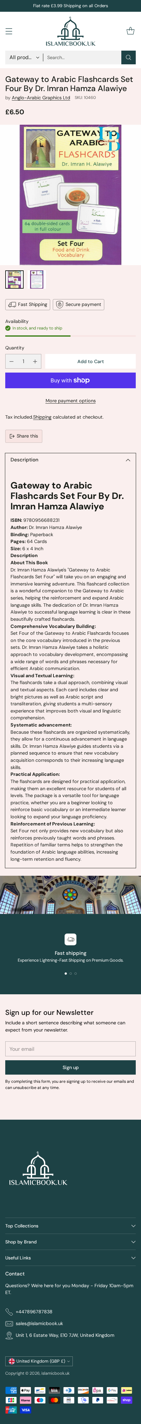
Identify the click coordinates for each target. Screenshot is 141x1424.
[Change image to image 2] (37, 279)
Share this (27, 436)
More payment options (71, 401)
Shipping (42, 417)
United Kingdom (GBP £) (40, 1361)
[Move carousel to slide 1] (66, 973)
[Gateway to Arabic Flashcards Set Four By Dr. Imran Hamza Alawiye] (70, 195)
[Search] (128, 57)
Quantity (14, 348)
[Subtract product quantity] (11, 361)
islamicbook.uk (55, 1373)
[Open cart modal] (130, 31)
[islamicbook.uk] (70, 31)
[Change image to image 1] (14, 279)
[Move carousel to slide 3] (75, 973)
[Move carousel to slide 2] (71, 973)
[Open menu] (8, 31)
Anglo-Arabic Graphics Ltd (41, 98)
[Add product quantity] (35, 361)
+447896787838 (34, 1312)
